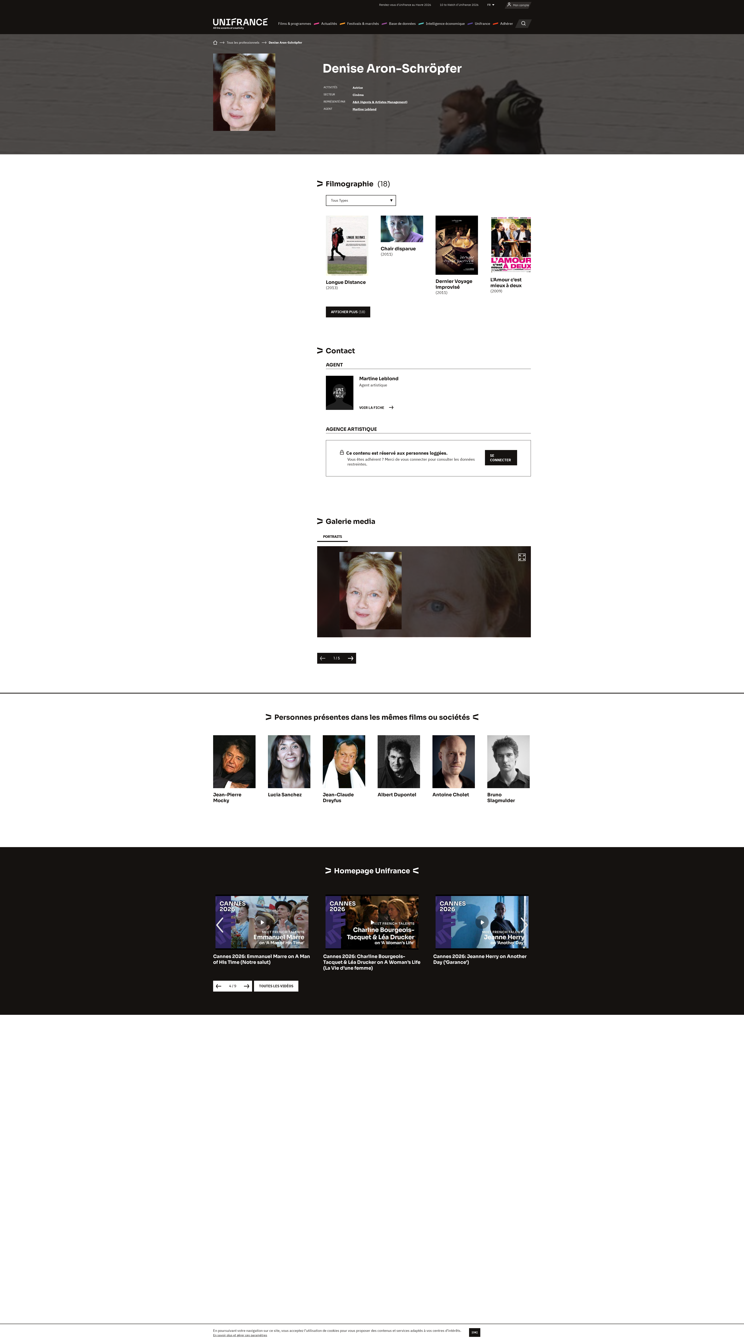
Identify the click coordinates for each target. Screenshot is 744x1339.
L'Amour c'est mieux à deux (506, 283)
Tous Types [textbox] (339, 200)
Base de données (402, 23)
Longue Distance (346, 282)
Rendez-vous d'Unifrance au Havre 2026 (405, 5)
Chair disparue (398, 249)
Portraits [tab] (332, 536)
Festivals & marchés (363, 23)
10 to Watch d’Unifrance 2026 (459, 5)
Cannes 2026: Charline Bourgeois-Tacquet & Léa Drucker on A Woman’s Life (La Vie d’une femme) (261, 962)
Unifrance (482, 23)
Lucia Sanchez (285, 795)
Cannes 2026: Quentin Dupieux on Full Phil (478, 959)
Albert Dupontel (397, 795)
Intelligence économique (445, 23)
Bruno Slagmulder (501, 797)
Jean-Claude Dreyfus (338, 797)
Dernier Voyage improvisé (454, 284)
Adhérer (506, 23)
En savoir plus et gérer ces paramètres (240, 1335)
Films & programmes (294, 23)
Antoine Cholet (450, 795)
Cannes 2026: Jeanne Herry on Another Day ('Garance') (370, 959)
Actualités (329, 23)
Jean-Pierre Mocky (227, 797)
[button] (522, 557)
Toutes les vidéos (276, 986)
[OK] (475, 1332)
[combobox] (361, 200)
